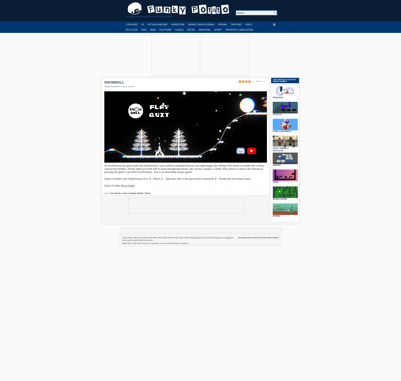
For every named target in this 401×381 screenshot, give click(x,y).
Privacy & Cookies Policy (170, 243)
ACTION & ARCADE (157, 24)
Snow (125, 193)
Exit (112, 193)
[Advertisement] (175, 54)
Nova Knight (128, 185)
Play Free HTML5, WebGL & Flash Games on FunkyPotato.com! (178, 8)
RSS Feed (274, 24)
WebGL (140, 193)
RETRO (191, 30)
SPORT (218, 30)
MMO (153, 30)
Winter (148, 193)
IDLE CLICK (132, 30)
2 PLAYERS (131, 24)
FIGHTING (236, 24)
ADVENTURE (178, 24)
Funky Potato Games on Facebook (145, 243)
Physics (118, 193)
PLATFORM (165, 30)
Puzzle (124, 87)
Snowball (132, 193)
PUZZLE (179, 30)
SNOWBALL (114, 82)
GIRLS (248, 24)
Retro (131, 87)
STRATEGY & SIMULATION (239, 30)
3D (142, 24)
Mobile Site (126, 243)
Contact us (184, 243)
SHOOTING (205, 30)
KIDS (143, 30)
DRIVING (222, 24)
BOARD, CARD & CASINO (201, 24)
